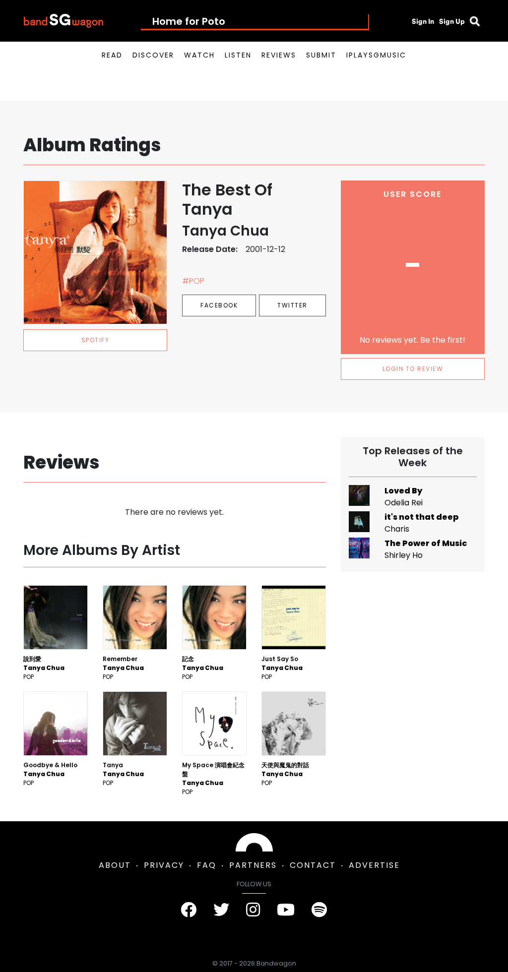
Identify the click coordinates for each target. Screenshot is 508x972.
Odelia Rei (403, 502)
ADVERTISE (374, 865)
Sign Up (452, 21)
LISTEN (238, 55)
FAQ (206, 865)
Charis (396, 529)
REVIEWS (278, 55)
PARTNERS (253, 865)
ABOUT (115, 865)
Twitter (292, 305)
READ (112, 55)
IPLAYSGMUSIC (376, 55)
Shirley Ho (403, 555)
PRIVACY (164, 865)
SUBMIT (321, 55)
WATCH (199, 55)
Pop (28, 676)
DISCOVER (153, 55)
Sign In (423, 21)
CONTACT (313, 865)
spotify (95, 340)
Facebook (219, 305)
